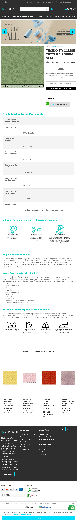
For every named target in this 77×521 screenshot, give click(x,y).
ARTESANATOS (25, 444)
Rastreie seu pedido (66, 2)
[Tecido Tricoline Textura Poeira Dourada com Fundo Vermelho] (49, 389)
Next (72, 31)
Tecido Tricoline (56, 47)
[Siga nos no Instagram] (6, 2)
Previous (4, 31)
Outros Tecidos (25, 442)
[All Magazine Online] (9, 9)
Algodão (23, 447)
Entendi (38, 518)
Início (48, 47)
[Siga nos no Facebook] (2, 2)
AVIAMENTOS (24, 449)
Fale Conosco (34, 2)
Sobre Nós (42, 449)
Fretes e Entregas (45, 457)
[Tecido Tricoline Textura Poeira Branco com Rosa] (29, 389)
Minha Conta (58, 9)
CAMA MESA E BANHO (27, 434)
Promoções (24, 437)
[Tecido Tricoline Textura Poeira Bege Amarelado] (10, 389)
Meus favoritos (48, 2)
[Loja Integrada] (45, 507)
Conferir (8, 474)
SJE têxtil (73, 62)
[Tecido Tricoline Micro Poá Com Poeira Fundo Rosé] (68, 389)
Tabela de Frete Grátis (46, 437)
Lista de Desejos (61, 104)
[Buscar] (46, 9)
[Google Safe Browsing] (32, 495)
